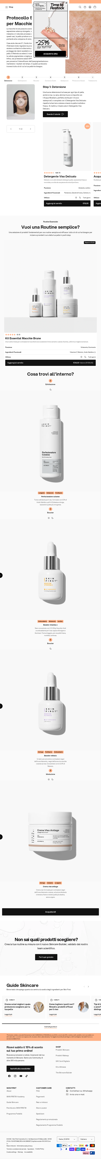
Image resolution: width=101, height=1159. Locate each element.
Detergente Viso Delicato (60, 176)
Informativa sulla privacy (24, 1146)
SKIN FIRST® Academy (16, 1096)
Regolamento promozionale (46, 1119)
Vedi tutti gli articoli (50, 1027)
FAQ (38, 1091)
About (9, 1091)
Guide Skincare (12, 1102)
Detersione (8, 81)
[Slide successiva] (30, 128)
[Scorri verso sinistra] (84, 986)
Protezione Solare (78, 81)
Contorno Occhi (50, 81)
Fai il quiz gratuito (46, 957)
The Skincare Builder (64, 1072)
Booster (36, 81)
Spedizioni (40, 1114)
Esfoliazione (22, 81)
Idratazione (65, 81)
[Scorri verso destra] (88, 986)
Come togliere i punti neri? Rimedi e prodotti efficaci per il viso (61, 1007)
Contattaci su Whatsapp (81, 1091)
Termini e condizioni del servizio (16, 1149)
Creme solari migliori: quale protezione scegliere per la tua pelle (18, 1007)
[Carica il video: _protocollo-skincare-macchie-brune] (21, 102)
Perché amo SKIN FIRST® (16, 1108)
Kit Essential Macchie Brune (23, 338)
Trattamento (92, 81)
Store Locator (41, 1108)
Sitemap (20, 1152)
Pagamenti (40, 1096)
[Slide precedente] (11, 128)
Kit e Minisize (61, 1067)
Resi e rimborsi (42, 1102)
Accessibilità (28, 1152)
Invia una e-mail (77, 1094)
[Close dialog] (66, 3)
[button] (80, 7)
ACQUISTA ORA (50, 54)
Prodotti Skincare (62, 1050)
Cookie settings (11, 1152)
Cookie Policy (39, 1149)
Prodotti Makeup (62, 1055)
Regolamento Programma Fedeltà (49, 1125)
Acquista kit (50, 911)
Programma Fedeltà (14, 1114)
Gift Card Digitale (63, 1061)
